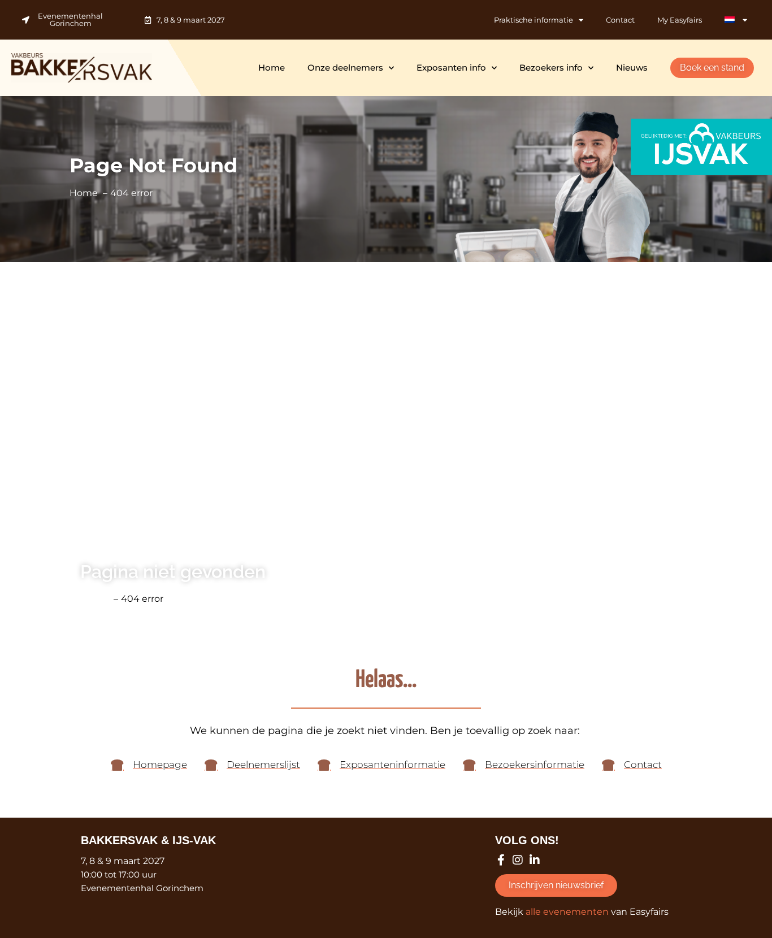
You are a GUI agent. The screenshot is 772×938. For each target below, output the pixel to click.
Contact (620, 19)
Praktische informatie (533, 19)
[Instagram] (517, 860)
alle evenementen (567, 911)
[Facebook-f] (500, 860)
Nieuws (632, 67)
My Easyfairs (679, 19)
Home (271, 67)
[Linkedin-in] (534, 860)
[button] (712, 68)
